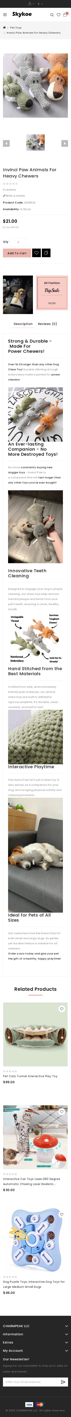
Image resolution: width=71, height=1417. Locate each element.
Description (23, 324)
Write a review (15, 196)
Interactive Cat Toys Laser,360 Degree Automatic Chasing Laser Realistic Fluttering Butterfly (31, 1182)
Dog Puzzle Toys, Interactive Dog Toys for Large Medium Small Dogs (34, 1284)
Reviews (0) (47, 324)
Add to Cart (17, 253)
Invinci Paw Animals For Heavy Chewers (34, 33)
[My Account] (31, 4)
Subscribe (63, 1382)
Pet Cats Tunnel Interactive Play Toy (30, 1076)
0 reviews (9, 190)
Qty (5, 242)
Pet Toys (16, 28)
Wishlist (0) (59, 15)
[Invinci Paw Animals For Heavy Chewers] (35, 85)
